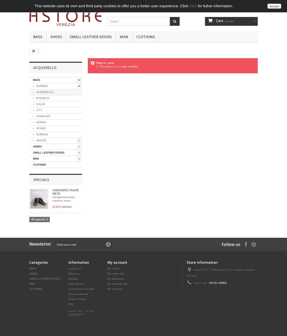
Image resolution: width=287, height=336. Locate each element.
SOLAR (40, 104)
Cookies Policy (77, 299)
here (193, 6)
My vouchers (115, 289)
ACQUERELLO (44, 92)
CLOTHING (145, 36)
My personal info (117, 283)
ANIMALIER (43, 116)
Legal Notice (75, 283)
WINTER (41, 140)
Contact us (74, 268)
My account (117, 262)
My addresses (115, 278)
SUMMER (42, 86)
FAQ (70, 304)
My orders (113, 268)
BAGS (37, 36)
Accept (274, 6)
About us (73, 273)
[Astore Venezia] (65, 18)
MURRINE (42, 134)
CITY (39, 110)
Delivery (73, 278)
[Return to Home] (33, 51)
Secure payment (78, 294)
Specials (41, 179)
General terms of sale (81, 289)
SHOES (56, 36)
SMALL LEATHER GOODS (91, 36)
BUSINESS (42, 98)
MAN (124, 36)
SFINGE (41, 128)
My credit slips (116, 273)
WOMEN (41, 122)
